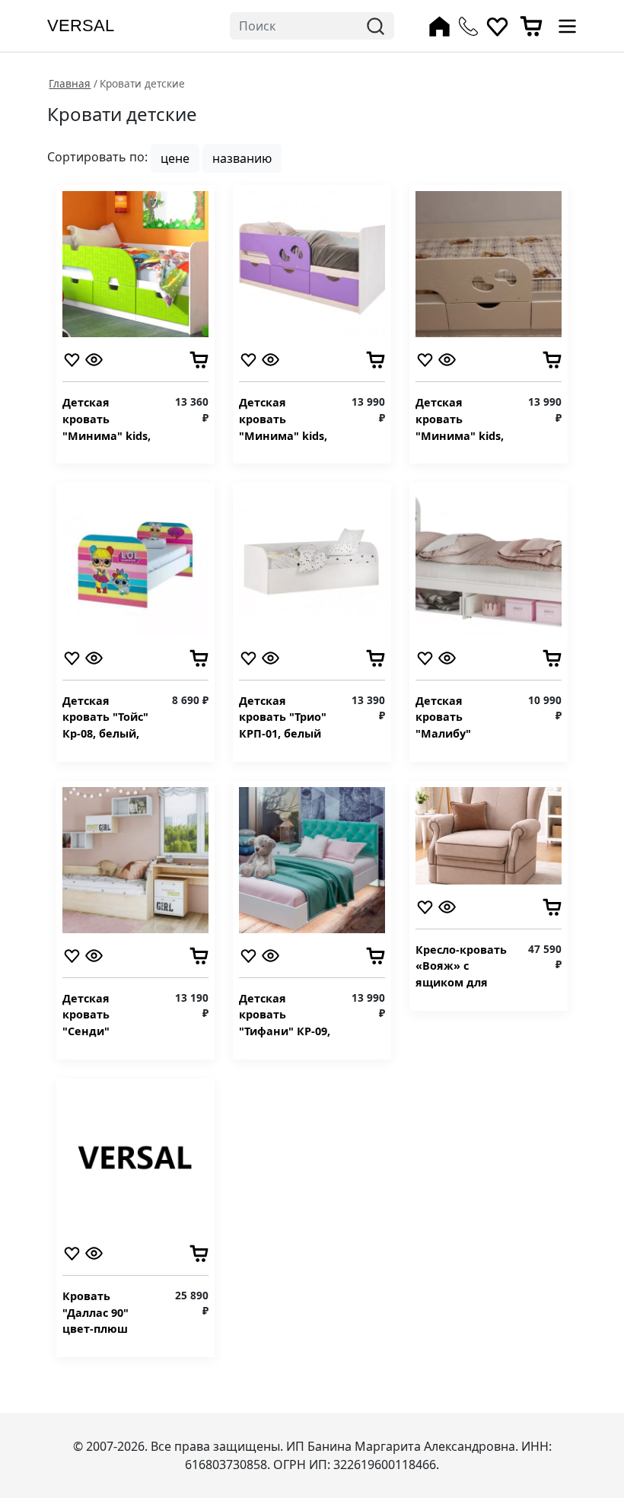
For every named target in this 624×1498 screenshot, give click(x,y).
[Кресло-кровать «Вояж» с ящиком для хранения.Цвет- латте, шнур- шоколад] (488, 834)
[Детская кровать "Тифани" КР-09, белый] (312, 858)
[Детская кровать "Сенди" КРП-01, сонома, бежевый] (135, 858)
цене (175, 158)
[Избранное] (497, 26)
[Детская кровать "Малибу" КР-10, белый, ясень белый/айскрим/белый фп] (488, 561)
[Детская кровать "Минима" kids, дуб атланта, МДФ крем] (488, 262)
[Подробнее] (93, 358)
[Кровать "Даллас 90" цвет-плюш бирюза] (135, 1156)
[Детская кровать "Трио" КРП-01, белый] (312, 561)
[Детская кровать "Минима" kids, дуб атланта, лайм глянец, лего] (135, 262)
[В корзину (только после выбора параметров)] (199, 358)
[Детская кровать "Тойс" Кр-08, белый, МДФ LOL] (135, 561)
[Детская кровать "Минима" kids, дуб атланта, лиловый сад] (312, 262)
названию (242, 158)
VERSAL (80, 25)
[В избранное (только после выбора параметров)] (71, 358)
